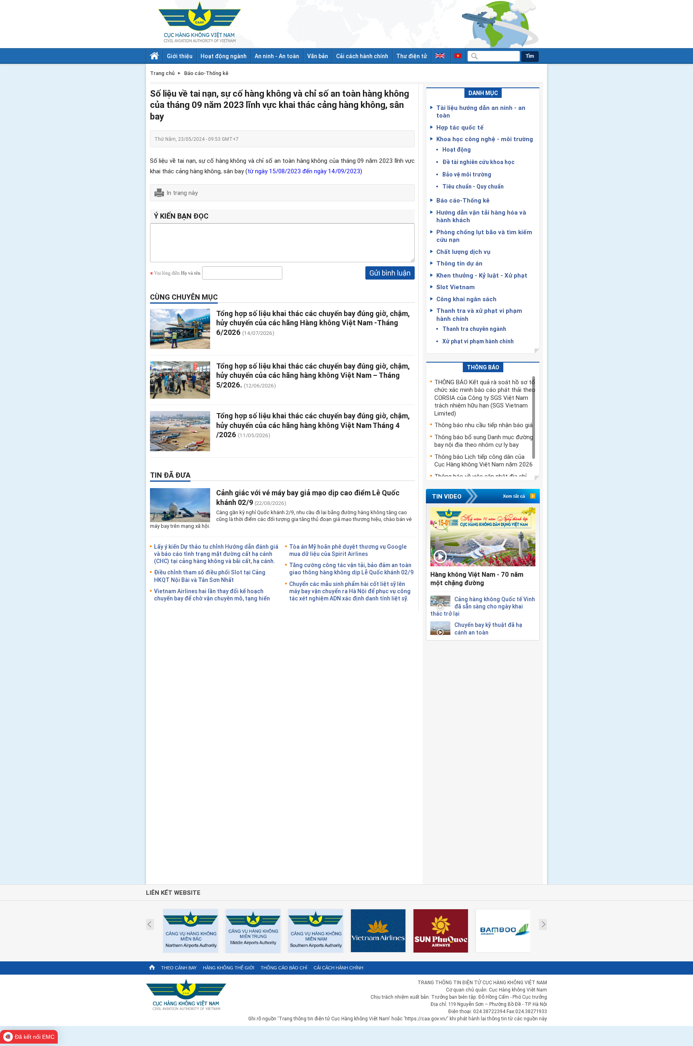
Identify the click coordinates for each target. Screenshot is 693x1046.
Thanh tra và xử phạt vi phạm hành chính (479, 314)
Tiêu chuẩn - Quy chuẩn (473, 186)
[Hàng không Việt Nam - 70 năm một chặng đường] (482, 536)
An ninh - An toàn (277, 56)
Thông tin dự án (459, 263)
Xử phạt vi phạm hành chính (478, 341)
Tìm (530, 56)
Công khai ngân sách (466, 299)
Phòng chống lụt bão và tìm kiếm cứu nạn (484, 236)
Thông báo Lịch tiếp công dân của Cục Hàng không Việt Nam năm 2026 (483, 460)
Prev (149, 924)
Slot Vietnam (455, 287)
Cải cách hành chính (362, 56)
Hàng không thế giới (228, 967)
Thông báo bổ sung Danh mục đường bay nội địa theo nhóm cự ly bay (483, 441)
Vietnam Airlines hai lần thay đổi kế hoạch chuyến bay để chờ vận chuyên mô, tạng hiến (212, 594)
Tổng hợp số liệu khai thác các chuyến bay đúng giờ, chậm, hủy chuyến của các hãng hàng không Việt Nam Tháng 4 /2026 (313, 425)
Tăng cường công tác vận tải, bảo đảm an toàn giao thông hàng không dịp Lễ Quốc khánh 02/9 (351, 568)
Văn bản (317, 56)
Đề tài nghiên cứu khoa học (478, 162)
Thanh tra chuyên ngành (474, 328)
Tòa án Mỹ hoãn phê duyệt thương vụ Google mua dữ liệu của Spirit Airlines (348, 550)
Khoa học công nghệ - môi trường (484, 139)
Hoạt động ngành (224, 56)
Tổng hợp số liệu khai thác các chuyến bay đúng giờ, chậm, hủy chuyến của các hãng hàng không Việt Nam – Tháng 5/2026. (313, 375)
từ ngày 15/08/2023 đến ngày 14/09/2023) (304, 171)
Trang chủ (162, 73)
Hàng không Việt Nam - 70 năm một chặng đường (476, 578)
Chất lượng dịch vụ (463, 251)
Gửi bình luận (390, 273)
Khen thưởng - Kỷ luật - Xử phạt (481, 275)
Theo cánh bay (179, 967)
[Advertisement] (483, 761)
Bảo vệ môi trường (466, 174)
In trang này (182, 193)
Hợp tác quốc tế (460, 127)
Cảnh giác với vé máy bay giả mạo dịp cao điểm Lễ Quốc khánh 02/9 (307, 497)
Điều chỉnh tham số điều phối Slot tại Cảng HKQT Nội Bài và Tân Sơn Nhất (209, 575)
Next (543, 924)
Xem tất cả (514, 496)
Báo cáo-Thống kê (463, 200)
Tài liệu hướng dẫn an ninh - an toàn (480, 111)
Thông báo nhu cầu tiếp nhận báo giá (483, 425)
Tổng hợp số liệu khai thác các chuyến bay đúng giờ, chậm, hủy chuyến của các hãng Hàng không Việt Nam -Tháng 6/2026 (313, 322)
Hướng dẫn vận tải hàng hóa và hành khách (481, 216)
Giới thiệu (179, 56)
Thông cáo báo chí (284, 967)
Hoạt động (456, 149)
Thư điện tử (411, 56)
